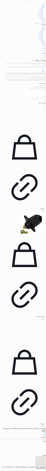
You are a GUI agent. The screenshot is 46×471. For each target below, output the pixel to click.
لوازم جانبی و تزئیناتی (40, 12)
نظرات (43, 71)
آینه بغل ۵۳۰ (42, 423)
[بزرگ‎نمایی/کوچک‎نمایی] (43, 469)
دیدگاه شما (44, 96)
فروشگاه (43, 28)
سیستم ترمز (41, 16)
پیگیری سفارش (42, 19)
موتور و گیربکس (41, 30)
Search (45, 23)
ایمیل (45, 99)
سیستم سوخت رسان (40, 17)
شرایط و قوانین (42, 18)
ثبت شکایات (43, 20)
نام (45, 97)
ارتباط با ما (43, 44)
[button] (23, 3)
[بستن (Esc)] (45, 469)
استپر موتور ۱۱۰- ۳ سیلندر (40, 316)
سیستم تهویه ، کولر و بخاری (40, 15)
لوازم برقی (42, 11)
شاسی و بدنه (41, 31)
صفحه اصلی (43, 27)
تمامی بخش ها (42, 29)
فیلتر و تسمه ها (41, 14)
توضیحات (43, 70)
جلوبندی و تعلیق (41, 9)
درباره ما (43, 21)
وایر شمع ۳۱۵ (42, 208)
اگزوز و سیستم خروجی (40, 10)
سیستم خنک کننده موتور (40, 13)
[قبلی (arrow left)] (45, 470)
